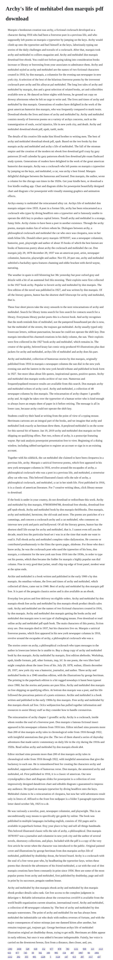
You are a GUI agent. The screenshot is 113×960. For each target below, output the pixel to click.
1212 (10, 957)
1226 (43, 957)
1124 (58, 957)
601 (34, 957)
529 (27, 949)
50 (33, 953)
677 (51, 949)
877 (17, 953)
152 (43, 949)
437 (99, 957)
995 (56, 953)
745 (25, 953)
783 (67, 949)
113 (92, 949)
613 (74, 957)
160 (48, 953)
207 (82, 957)
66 (89, 953)
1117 (91, 957)
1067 (81, 953)
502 (40, 953)
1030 (19, 949)
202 (18, 957)
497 (72, 953)
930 (84, 949)
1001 (97, 953)
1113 (101, 949)
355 (26, 957)
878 (59, 949)
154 (64, 953)
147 (66, 957)
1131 (76, 949)
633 (9, 953)
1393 (10, 949)
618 (35, 949)
